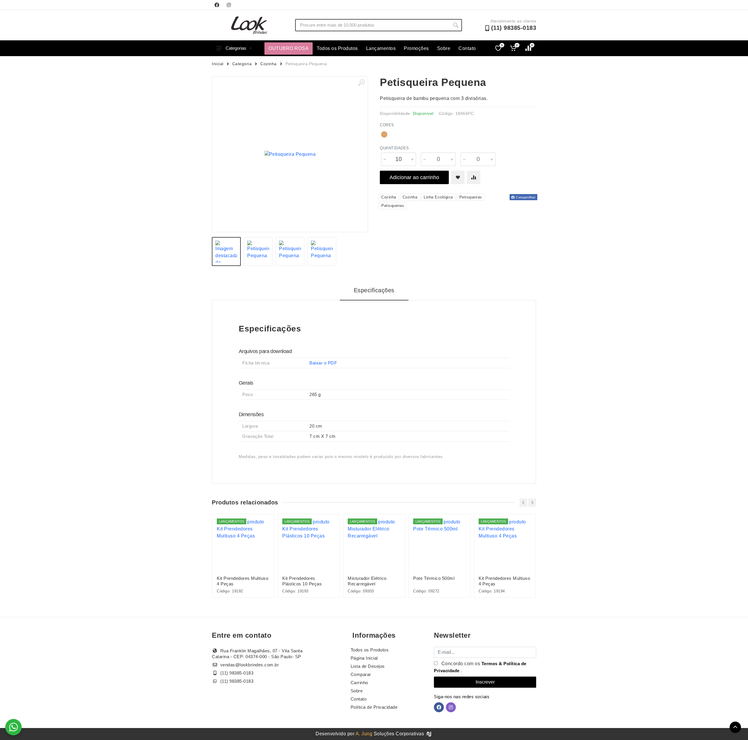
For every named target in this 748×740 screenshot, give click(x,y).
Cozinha (268, 63)
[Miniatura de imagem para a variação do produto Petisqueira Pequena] (321, 251)
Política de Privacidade (374, 707)
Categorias (236, 48)
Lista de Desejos (368, 666)
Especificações (374, 290)
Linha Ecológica (438, 197)
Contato (467, 48)
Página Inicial (364, 658)
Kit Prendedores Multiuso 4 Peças (242, 581)
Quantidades (394, 148)
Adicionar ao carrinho (414, 177)
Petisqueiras (470, 197)
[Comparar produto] (473, 177)
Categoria (242, 63)
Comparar (361, 674)
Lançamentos (381, 48)
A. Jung (364, 733)
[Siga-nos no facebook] (217, 5)
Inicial (218, 63)
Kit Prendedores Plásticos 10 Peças (302, 581)
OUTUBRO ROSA (289, 48)
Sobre (444, 48)
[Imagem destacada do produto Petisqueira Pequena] (290, 154)
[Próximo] (532, 502)
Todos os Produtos (337, 48)
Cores (387, 125)
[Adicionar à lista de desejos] (458, 177)
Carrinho (359, 682)
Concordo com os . (480, 667)
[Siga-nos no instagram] (229, 5)
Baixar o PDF (323, 362)
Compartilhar (525, 197)
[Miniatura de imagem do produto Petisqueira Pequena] (226, 251)
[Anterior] (523, 502)
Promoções (416, 48)
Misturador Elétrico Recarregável (367, 581)
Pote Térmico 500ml (433, 578)
